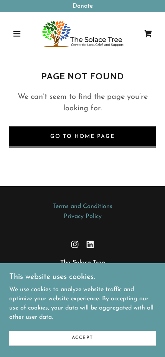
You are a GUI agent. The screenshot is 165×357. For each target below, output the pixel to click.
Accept (82, 338)
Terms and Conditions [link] (82, 206)
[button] (17, 33)
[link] (83, 33)
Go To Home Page (82, 136)
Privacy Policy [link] (83, 216)
